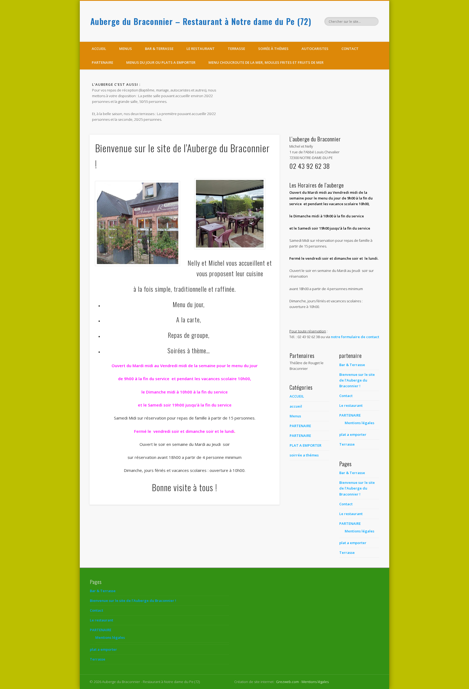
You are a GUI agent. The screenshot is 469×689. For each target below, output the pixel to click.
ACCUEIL (297, 396)
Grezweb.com (287, 681)
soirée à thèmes (273, 48)
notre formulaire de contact (355, 336)
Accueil (99, 48)
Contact (350, 48)
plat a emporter (352, 434)
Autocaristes (315, 48)
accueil (296, 406)
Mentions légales (359, 422)
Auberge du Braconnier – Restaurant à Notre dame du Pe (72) (200, 21)
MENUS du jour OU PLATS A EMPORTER (160, 62)
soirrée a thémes (304, 455)
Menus (125, 48)
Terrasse (236, 48)
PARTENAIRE (102, 62)
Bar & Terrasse (159, 48)
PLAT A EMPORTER (305, 445)
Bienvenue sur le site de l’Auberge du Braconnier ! (357, 380)
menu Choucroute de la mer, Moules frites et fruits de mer (266, 62)
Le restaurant (200, 48)
